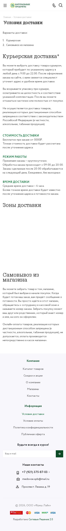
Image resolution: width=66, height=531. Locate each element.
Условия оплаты (33, 421)
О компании (33, 382)
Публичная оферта (33, 434)
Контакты (33, 396)
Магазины (33, 389)
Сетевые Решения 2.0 (41, 519)
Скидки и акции (33, 376)
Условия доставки (33, 414)
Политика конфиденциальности (33, 428)
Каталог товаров (33, 369)
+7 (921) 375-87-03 (35, 472)
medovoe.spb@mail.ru (35, 479)
